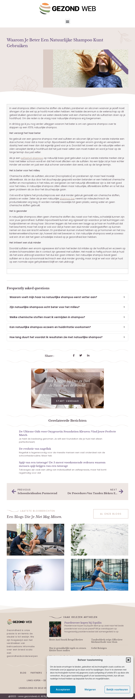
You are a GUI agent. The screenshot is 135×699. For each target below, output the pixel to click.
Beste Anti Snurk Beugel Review (66, 639)
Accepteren (63, 689)
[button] (128, 660)
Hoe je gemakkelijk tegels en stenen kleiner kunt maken (67, 649)
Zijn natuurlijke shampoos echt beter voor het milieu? (67, 307)
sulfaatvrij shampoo (32, 158)
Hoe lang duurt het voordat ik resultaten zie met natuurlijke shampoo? (67, 337)
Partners (36, 672)
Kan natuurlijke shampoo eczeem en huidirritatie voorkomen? (67, 327)
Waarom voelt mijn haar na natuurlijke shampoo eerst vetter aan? (67, 297)
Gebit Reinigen (99, 648)
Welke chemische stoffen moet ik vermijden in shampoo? (67, 317)
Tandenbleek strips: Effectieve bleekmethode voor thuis (106, 640)
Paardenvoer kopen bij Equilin (83, 622)
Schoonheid (116, 61)
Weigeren (90, 689)
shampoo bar (67, 198)
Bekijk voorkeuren (117, 689)
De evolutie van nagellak (35, 448)
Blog (23, 672)
